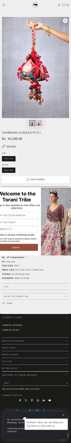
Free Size (8, 159)
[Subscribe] (67, 383)
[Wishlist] (63, 4)
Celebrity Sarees (10, 330)
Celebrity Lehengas (12, 325)
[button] (58, 5)
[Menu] (3, 5)
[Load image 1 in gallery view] (32, 123)
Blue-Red (8, 170)
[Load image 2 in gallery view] (39, 123)
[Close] (63, 415)
